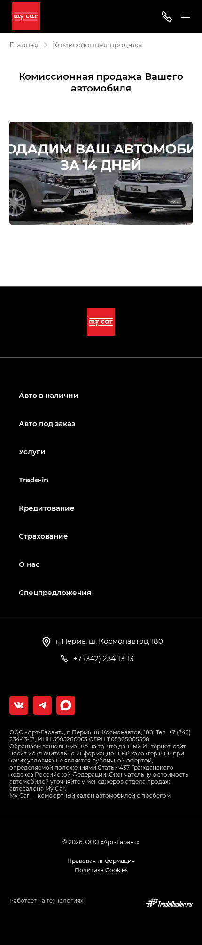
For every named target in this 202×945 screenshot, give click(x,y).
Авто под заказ (47, 423)
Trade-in (33, 479)
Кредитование (47, 507)
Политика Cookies (101, 870)
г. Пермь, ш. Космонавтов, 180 (108, 641)
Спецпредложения (55, 592)
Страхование (43, 536)
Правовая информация (101, 860)
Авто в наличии (48, 395)
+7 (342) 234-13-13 (102, 658)
